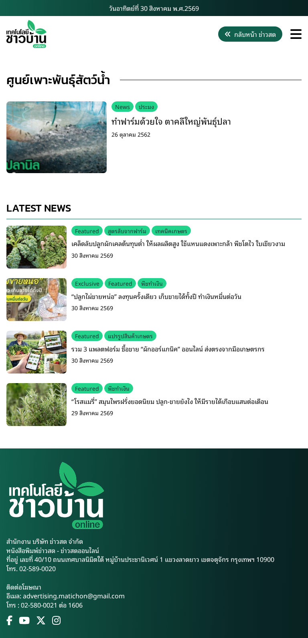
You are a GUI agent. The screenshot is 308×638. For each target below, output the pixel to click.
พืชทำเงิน (152, 283)
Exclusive (87, 283)
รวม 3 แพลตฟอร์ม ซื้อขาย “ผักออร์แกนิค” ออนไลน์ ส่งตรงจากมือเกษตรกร (168, 348)
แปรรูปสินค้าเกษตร (130, 335)
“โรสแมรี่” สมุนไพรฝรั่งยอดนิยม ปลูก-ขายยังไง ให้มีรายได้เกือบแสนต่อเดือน (169, 401)
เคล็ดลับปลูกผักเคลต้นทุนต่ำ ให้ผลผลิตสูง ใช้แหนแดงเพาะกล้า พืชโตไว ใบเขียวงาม (178, 243)
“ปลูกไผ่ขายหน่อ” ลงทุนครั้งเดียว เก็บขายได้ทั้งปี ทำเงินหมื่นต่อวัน (156, 296)
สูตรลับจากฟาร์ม (127, 230)
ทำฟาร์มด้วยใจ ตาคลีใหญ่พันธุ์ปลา (171, 120)
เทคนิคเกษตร (171, 230)
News (122, 106)
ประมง (146, 106)
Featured (87, 230)
